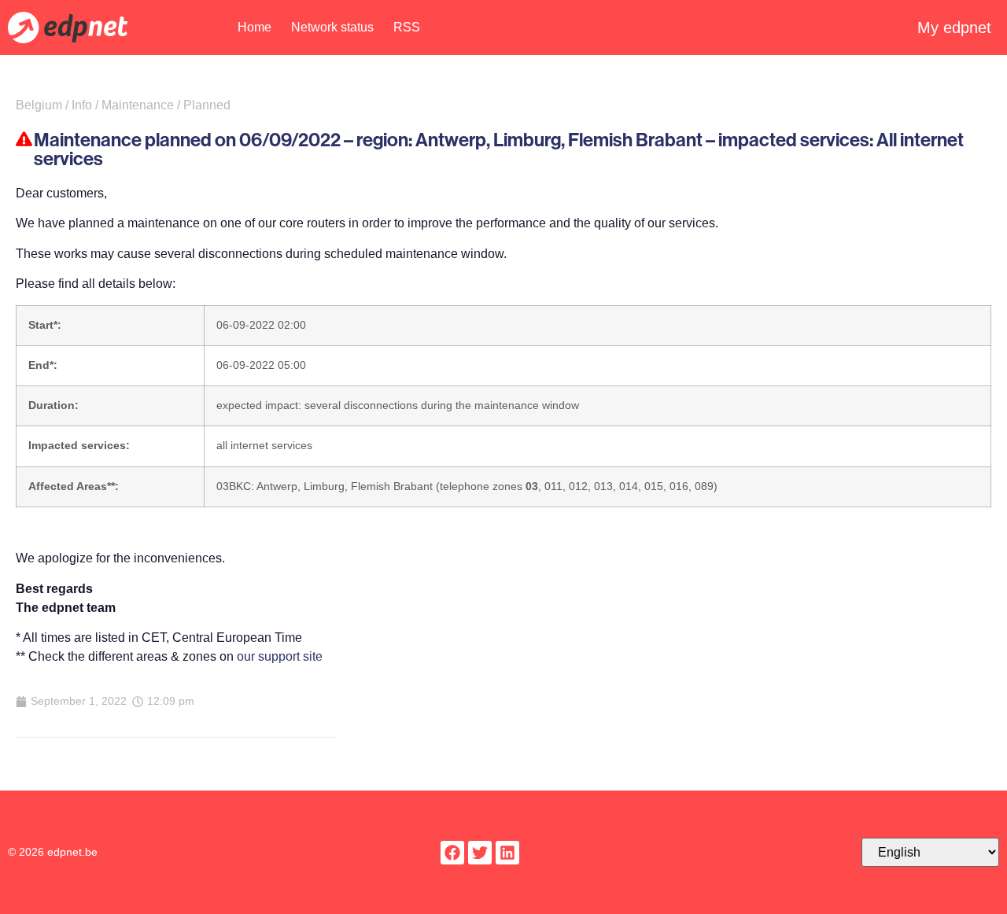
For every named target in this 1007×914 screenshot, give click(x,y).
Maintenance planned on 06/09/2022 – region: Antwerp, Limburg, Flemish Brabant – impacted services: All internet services (499, 149)
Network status (332, 27)
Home (254, 27)
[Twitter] (480, 852)
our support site (280, 656)
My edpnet (954, 27)
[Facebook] (452, 852)
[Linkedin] (507, 852)
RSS (406, 27)
